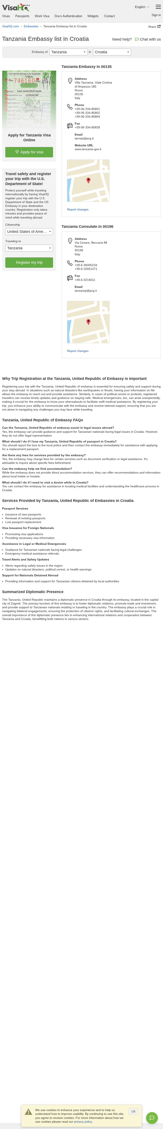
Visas (6, 16)
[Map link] (88, 180)
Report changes (78, 209)
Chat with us (150, 39)
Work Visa (42, 16)
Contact (109, 16)
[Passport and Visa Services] (16, 7)
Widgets (93, 16)
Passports (22, 16)
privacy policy (83, 1121)
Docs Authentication (68, 16)
